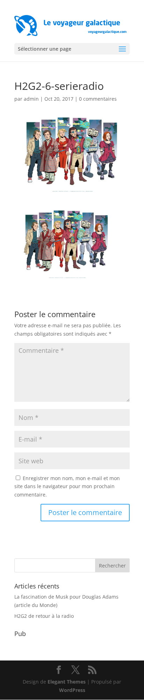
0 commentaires (98, 98)
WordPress (72, 690)
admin (31, 98)
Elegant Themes (67, 681)
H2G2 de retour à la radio (44, 616)
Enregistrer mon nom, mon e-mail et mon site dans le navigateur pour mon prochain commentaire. (67, 486)
